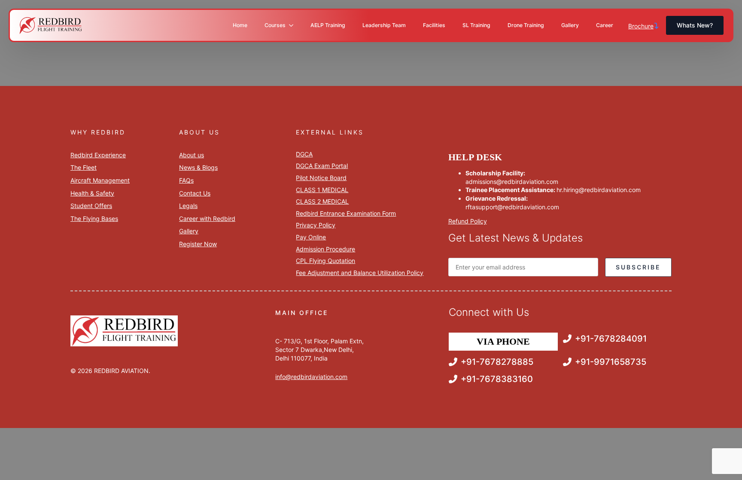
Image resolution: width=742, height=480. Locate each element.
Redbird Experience (98, 155)
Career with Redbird (207, 218)
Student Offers (91, 205)
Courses (275, 25)
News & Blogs (198, 167)
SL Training (476, 25)
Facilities (434, 25)
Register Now (198, 244)
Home (240, 25)
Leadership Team (384, 25)
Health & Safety (92, 193)
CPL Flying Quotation (325, 260)
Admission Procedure (325, 249)
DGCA (304, 154)
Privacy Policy (315, 225)
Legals (188, 205)
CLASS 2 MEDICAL (322, 201)
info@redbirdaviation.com (311, 376)
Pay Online (311, 237)
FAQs (186, 180)
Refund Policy (467, 221)
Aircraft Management (100, 180)
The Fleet (83, 167)
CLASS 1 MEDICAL (322, 189)
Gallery (570, 25)
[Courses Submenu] (294, 25)
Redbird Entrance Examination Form (346, 213)
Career (604, 25)
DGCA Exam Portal (322, 165)
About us (191, 155)
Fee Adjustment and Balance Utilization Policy (359, 272)
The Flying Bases (94, 218)
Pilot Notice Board (321, 177)
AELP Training (327, 25)
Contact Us (194, 193)
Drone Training (526, 25)
